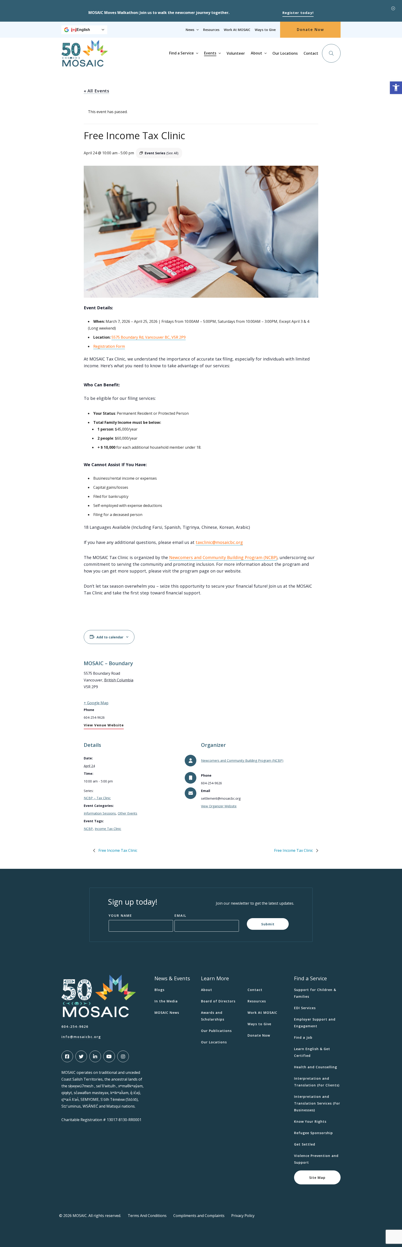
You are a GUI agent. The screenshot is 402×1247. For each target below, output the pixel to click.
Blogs (159, 989)
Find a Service (181, 53)
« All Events (96, 91)
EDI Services (305, 1008)
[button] (396, 87)
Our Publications (216, 1030)
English (83, 30)
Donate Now (310, 29)
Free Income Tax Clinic (117, 850)
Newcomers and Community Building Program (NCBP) (223, 557)
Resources (211, 29)
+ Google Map (96, 702)
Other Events (127, 813)
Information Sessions (100, 813)
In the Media (166, 1001)
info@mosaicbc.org (81, 1037)
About (256, 53)
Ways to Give (265, 29)
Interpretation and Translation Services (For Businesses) (317, 1103)
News (190, 29)
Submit (268, 924)
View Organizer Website (219, 806)
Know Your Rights (310, 1121)
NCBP (88, 828)
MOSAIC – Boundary (108, 663)
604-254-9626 (74, 1026)
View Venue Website (104, 725)
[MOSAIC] (84, 63)
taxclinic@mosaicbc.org (219, 542)
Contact (311, 53)
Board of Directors (218, 1001)
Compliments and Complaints (198, 1215)
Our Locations (285, 53)
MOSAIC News (166, 1012)
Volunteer (236, 53)
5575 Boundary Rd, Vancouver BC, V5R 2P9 (148, 337)
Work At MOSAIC (237, 29)
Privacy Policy (243, 1215)
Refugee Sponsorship (313, 1133)
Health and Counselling (315, 1067)
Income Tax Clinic (108, 828)
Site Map (317, 1177)
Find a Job (303, 1037)
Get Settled (304, 1144)
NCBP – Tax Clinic (97, 798)
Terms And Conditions (147, 1215)
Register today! (298, 12)
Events (210, 53)
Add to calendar (110, 637)
